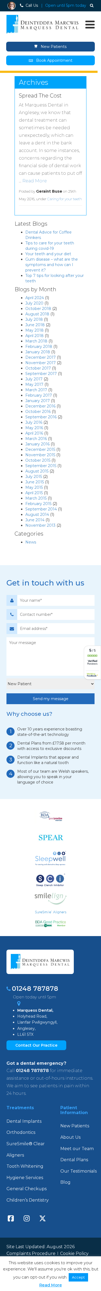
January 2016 (37, 444)
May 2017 (34, 384)
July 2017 (34, 379)
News (30, 542)
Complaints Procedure (30, 1253)
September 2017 (41, 373)
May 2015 (34, 487)
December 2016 (40, 406)
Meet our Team (77, 1148)
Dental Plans (74, 1159)
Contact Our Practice (36, 1045)
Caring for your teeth (64, 199)
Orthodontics (20, 1132)
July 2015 (33, 476)
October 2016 (38, 411)
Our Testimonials (78, 1171)
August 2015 (36, 471)
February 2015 (38, 503)
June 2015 (34, 482)
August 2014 (37, 514)
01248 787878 (35, 988)
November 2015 (40, 454)
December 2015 (40, 449)
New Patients (53, 46)
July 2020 (34, 303)
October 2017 (38, 368)
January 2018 (37, 352)
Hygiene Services (24, 1177)
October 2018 (38, 308)
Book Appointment (54, 60)
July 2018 (34, 319)
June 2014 (34, 519)
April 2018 (34, 335)
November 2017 (40, 362)
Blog (65, 1182)
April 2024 (34, 297)
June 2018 (35, 324)
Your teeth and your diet (48, 253)
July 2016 (33, 422)
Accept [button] (78, 1277)
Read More (34, 180)
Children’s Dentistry (27, 1200)
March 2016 (36, 438)
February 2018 (38, 346)
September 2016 (41, 417)
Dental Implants (23, 1121)
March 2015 (36, 498)
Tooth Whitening (24, 1166)
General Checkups (26, 1188)
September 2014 (41, 509)
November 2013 (40, 525)
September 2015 (40, 465)
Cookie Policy (74, 1253)
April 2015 (34, 492)
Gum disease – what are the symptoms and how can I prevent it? (51, 265)
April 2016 (34, 433)
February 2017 (38, 395)
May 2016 (34, 427)
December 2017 (40, 357)
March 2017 (36, 389)
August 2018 (37, 314)
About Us (70, 1137)
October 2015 (37, 460)
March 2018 (36, 341)
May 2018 (34, 330)
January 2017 (37, 400)
